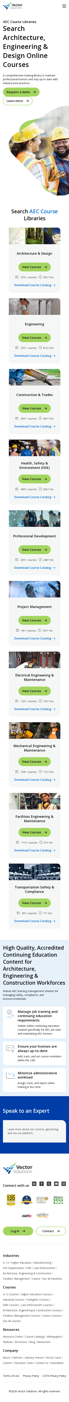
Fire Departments (13, 1268)
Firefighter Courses (37, 1299)
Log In (15, 1231)
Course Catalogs (35, 1336)
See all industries (52, 1278)
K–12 (6, 1262)
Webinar (8, 1342)
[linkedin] (34, 1184)
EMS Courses (11, 1305)
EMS (28, 1268)
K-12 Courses (11, 1294)
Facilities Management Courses (21, 1315)
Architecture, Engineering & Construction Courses (32, 1310)
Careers (7, 1363)
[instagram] (63, 1184)
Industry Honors (34, 1357)
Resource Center (13, 1336)
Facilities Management (16, 1278)
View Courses (31, 267)
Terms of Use (11, 1376)
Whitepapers (54, 1336)
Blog (32, 1342)
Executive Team (23, 1363)
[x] (49, 1184)
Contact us (42, 1363)
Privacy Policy (31, 1376)
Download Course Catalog (32, 285)
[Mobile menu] (64, 6)
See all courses (12, 1321)
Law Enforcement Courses (37, 1305)
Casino (36, 1278)
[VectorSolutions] (16, 6)
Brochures (21, 1342)
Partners (17, 1357)
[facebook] (41, 1184)
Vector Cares (53, 1357)
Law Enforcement (44, 1268)
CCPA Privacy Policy (54, 1376)
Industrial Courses (13, 1299)
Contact (48, 1231)
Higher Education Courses (36, 1294)
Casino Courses (52, 1315)
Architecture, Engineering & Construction (27, 1273)
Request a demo (18, 92)
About (6, 1357)
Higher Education (21, 1262)
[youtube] (56, 1184)
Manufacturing (42, 1262)
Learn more (15, 101)
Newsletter (57, 1363)
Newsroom (44, 1342)
